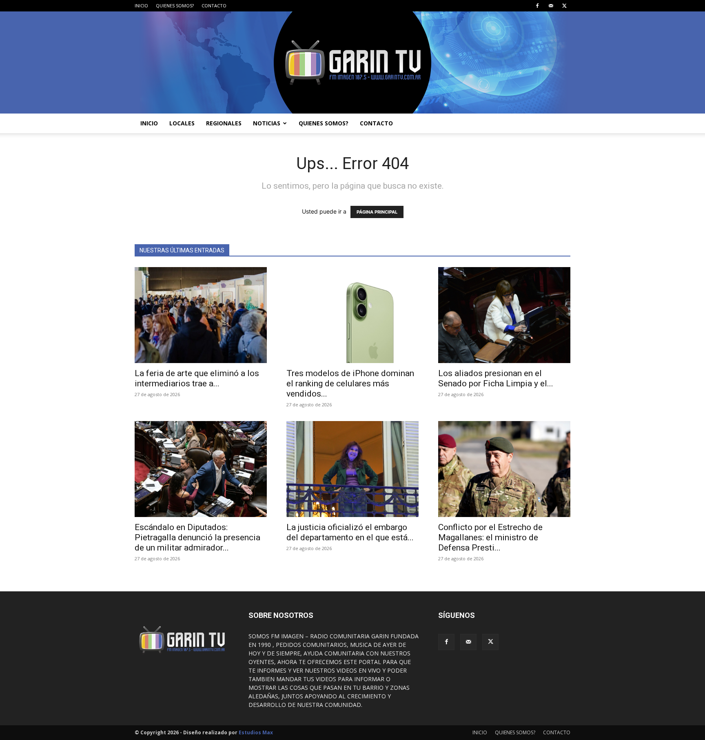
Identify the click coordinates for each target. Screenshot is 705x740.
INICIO (141, 5)
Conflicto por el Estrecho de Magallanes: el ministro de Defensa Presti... (490, 537)
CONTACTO (214, 5)
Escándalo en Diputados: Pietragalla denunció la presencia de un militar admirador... (197, 537)
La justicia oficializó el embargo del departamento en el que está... (350, 532)
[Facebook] (537, 5)
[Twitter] (564, 5)
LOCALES (182, 123)
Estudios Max (256, 732)
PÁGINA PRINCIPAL (377, 212)
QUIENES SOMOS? (175, 5)
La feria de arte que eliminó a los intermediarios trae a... (197, 378)
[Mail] (551, 5)
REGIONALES (224, 123)
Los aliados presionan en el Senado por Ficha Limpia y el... (495, 378)
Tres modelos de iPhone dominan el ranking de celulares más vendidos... (350, 383)
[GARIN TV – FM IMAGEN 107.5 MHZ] (352, 62)
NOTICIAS (266, 123)
